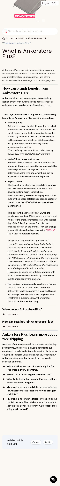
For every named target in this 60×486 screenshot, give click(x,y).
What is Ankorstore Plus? (16, 43)
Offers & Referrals (36, 38)
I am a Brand (15, 38)
